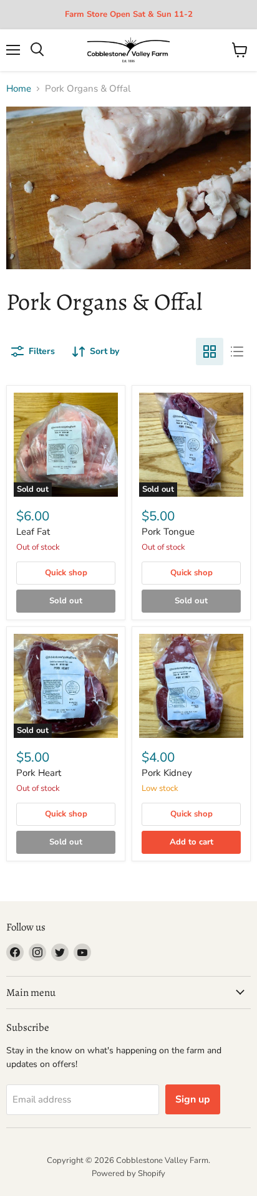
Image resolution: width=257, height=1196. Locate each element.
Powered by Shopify (128, 1173)
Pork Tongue (168, 531)
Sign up (192, 1099)
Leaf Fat (33, 531)
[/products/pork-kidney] (191, 686)
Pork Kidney (167, 773)
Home (18, 89)
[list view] (237, 351)
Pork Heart (38, 773)
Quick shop (66, 572)
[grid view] (209, 351)
